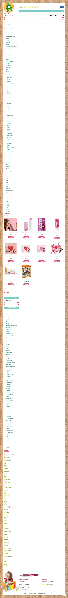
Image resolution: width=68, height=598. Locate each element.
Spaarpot (7, 57)
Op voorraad (8, 21)
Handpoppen (9, 103)
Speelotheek (9, 162)
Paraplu (7, 52)
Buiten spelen (8, 85)
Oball (7, 201)
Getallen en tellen (10, 147)
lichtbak (7, 40)
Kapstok (8, 129)
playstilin (7, 205)
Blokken (8, 117)
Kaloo (7, 186)
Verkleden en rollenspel (10, 87)
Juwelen (7, 32)
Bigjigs (7, 174)
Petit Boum (8, 203)
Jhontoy (7, 184)
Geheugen (9, 145)
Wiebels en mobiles (10, 139)
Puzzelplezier (8, 109)
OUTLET (7, 168)
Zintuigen (8, 158)
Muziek (8, 125)
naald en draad (8, 50)
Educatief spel (8, 141)
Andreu (7, 172)
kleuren (8, 149)
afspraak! (28, 589)
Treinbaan (7, 63)
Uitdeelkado (8, 65)
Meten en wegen (10, 151)
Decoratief (8, 127)
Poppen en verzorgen (10, 100)
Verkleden (9, 97)
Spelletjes (8, 75)
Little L (7, 196)
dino (7, 89)
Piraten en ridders (10, 95)
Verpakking (8, 67)
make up (7, 44)
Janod (7, 182)
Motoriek (7, 164)
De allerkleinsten (9, 73)
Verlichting (9, 137)
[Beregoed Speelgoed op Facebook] (61, 7)
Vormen (8, 156)
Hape (7, 180)
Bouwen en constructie (10, 112)
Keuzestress (8, 34)
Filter (6, 292)
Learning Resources (9, 190)
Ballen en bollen (9, 119)
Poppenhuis (9, 107)
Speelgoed (8, 71)
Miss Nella (8, 199)
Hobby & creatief (9, 121)
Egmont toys (8, 176)
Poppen (8, 105)
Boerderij (8, 91)
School (8, 160)
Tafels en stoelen (10, 135)
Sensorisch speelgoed (10, 55)
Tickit (7, 207)
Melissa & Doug (9, 197)
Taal (7, 155)
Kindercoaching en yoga (10, 36)
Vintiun (7, 209)
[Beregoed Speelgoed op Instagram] (63, 7)
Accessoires (8, 166)
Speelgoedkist (9, 133)
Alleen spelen (9, 77)
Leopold (7, 192)
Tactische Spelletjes (9, 61)
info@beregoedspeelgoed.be (47, 584)
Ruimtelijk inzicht (10, 153)
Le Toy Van (8, 188)
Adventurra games (9, 171)
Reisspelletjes (9, 81)
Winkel (8, 98)
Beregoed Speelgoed (33, 593)
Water (7, 69)
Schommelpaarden (9, 53)
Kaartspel (8, 79)
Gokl (7, 178)
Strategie (7, 59)
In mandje (26, 237)
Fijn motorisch (9, 143)
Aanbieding (8, 24)
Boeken (7, 30)
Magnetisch (8, 42)
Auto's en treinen (10, 115)
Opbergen (9, 131)
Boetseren (9, 123)
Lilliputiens (8, 194)
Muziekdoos (8, 48)
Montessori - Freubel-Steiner (11, 46)
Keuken (8, 93)
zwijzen (7, 211)
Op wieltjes (8, 110)
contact (46, 581)
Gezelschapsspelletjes (11, 83)
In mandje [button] (11, 237)
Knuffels (7, 38)
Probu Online (37, 594)
